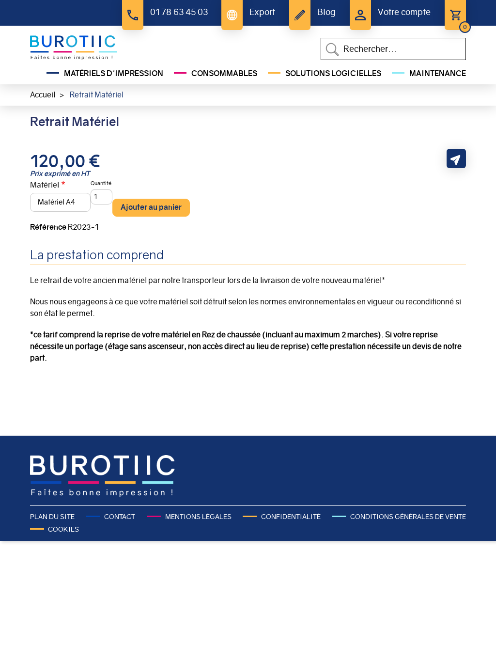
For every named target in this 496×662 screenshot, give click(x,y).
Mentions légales (198, 516)
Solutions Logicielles (333, 73)
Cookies (63, 529)
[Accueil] (73, 47)
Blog (326, 12)
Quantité (101, 183)
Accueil (42, 94)
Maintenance (437, 73)
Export (262, 12)
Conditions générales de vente (408, 516)
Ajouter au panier (151, 207)
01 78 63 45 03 (179, 12)
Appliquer (332, 49)
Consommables (224, 73)
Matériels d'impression (113, 73)
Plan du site (52, 516)
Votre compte (404, 12)
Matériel (44, 184)
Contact (119, 516)
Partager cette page (456, 158)
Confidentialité (290, 516)
